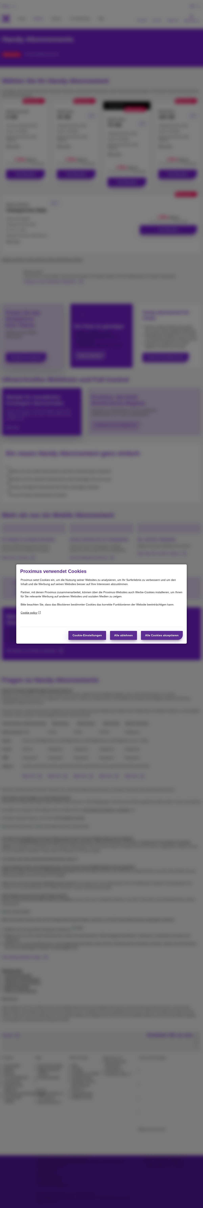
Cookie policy (29, 612)
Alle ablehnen (123, 635)
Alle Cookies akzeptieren (162, 635)
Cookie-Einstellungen (87, 635)
